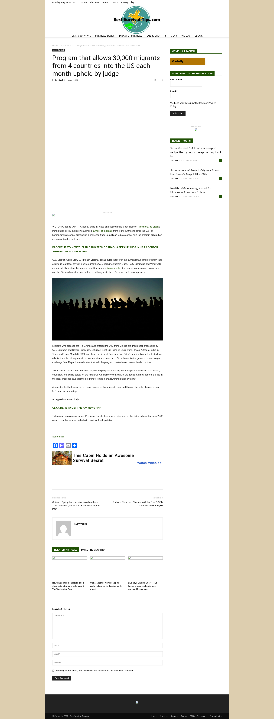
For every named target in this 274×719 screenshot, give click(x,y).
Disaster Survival (130, 36)
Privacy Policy (127, 2)
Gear (174, 36)
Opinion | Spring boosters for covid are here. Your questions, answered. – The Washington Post (76, 505)
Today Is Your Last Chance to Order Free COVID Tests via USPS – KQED (138, 504)
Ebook (198, 36)
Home (84, 2)
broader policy (114, 268)
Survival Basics (105, 36)
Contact (105, 2)
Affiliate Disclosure (198, 716)
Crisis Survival (81, 36)
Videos (185, 36)
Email (174, 91)
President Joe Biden (148, 226)
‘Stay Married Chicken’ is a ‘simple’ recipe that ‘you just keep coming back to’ (196, 152)
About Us (94, 2)
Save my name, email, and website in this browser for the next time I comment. (95, 670)
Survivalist (60, 80)
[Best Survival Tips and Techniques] (137, 20)
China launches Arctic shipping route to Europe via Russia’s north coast (105, 586)
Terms (115, 2)
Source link (58, 436)
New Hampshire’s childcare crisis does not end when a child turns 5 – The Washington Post (69, 586)
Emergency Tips (156, 36)
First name (176, 79)
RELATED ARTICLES (65, 549)
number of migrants (102, 230)
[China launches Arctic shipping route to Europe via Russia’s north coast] (107, 568)
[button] (218, 36)
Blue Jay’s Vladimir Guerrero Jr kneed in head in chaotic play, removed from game (142, 586)
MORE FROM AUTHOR (93, 549)
